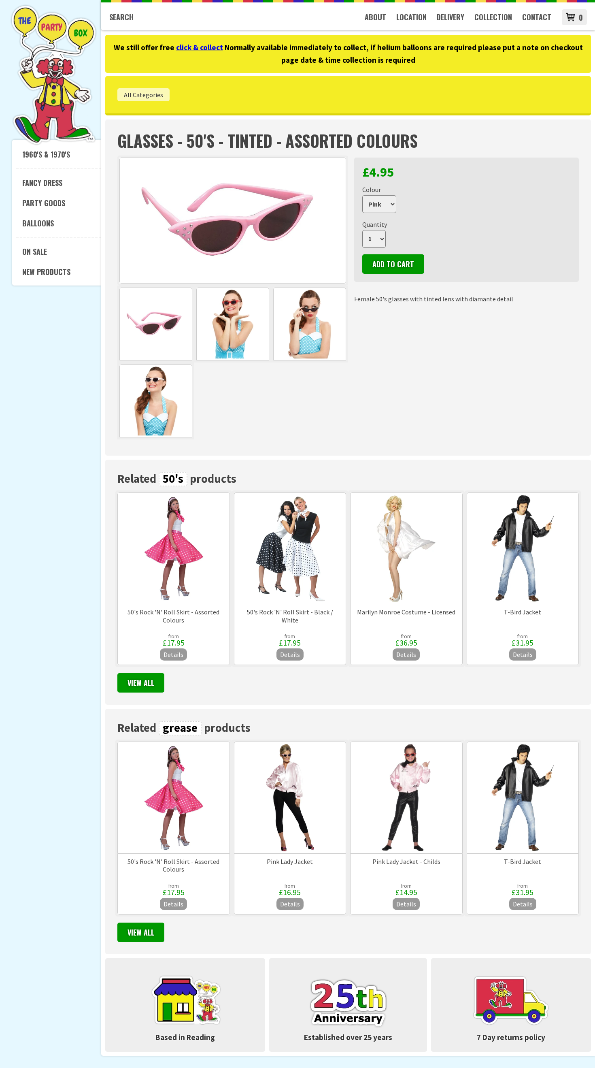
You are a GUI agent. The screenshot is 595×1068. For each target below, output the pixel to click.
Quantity (374, 224)
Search (121, 17)
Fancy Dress (42, 182)
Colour (371, 189)
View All (141, 683)
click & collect (199, 47)
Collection (493, 17)
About (375, 17)
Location (411, 17)
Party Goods (43, 203)
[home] (53, 143)
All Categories (143, 95)
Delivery (450, 17)
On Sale (34, 251)
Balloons (38, 223)
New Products (46, 271)
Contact (536, 17)
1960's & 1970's (46, 154)
